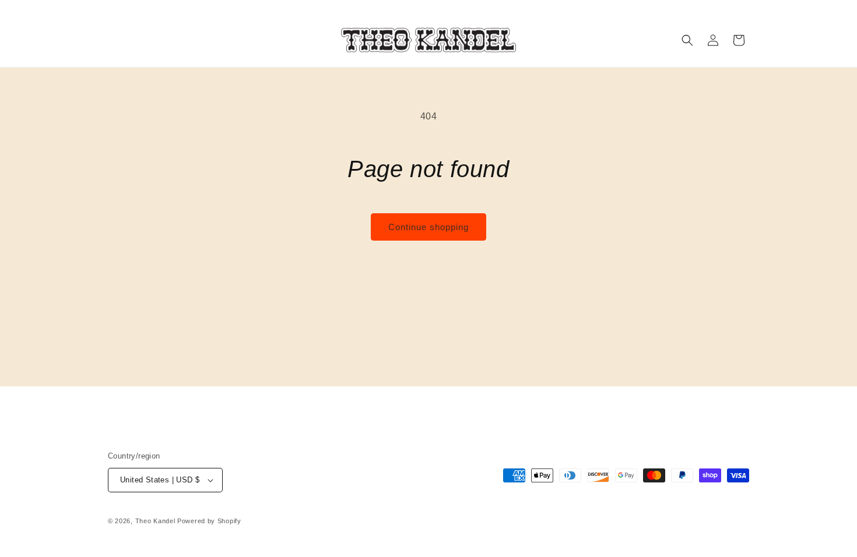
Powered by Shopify (209, 520)
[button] (687, 40)
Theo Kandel (155, 520)
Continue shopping (428, 227)
